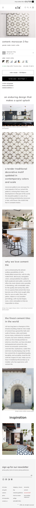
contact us (4, 501)
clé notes (4, 487)
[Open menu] (3, 7)
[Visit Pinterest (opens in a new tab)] (6, 479)
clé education (5, 498)
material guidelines (7, 87)
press (3, 495)
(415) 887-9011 (17, 501)
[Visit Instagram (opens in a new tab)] (3, 479)
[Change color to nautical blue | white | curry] (19, 61)
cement (26, 490)
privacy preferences (24, 470)
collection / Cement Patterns (9, 14)
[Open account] (30, 7)
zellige (14, 498)
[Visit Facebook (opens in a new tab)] (9, 479)
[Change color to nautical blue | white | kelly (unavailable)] (26, 61)
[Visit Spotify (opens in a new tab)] (12, 479)
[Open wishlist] (25, 7)
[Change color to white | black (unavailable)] (15, 61)
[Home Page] (18, 7)
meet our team (17, 495)
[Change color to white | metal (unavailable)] (23, 61)
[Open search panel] (28, 7)
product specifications (7, 85)
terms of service (14, 470)
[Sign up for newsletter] (18, 475)
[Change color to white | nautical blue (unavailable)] (11, 61)
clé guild (4, 490)
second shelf (27, 492)
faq (14, 490)
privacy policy (5, 470)
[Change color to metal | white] (7, 61)
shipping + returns (17, 487)
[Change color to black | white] (3, 61)
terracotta (26, 487)
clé (23, 505)
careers (4, 492)
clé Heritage (10, 83)
